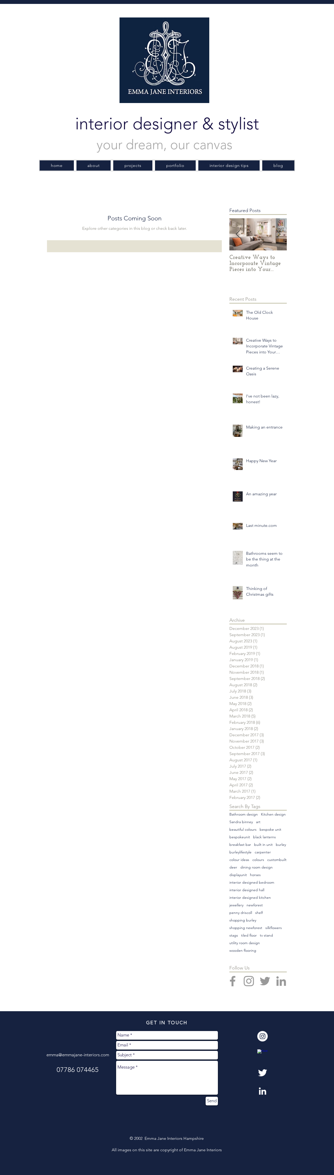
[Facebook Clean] (262, 1054)
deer (233, 867)
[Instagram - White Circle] (262, 1036)
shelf (259, 913)
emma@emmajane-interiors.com (77, 1054)
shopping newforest (245, 928)
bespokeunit (239, 837)
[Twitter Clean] (262, 1073)
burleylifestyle (240, 852)
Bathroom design (243, 814)
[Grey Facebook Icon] (233, 981)
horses (255, 875)
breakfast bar (240, 844)
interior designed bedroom (251, 882)
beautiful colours (243, 829)
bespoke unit (270, 829)
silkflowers (273, 928)
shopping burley (242, 920)
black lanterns (264, 837)
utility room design (244, 943)
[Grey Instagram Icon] (249, 981)
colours (258, 860)
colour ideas (239, 860)
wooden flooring (242, 950)
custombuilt (277, 860)
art (258, 822)
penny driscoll (240, 913)
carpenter (263, 852)
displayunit (238, 875)
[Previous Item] (237, 234)
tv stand (266, 935)
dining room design (256, 867)
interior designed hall (246, 890)
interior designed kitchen (250, 897)
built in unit (263, 844)
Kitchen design (273, 814)
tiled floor (249, 935)
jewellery (236, 905)
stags (233, 935)
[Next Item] (278, 234)
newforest (255, 905)
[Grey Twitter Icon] (265, 981)
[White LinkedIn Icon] (262, 1091)
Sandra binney (241, 822)
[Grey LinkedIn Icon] (281, 981)
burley (281, 844)
